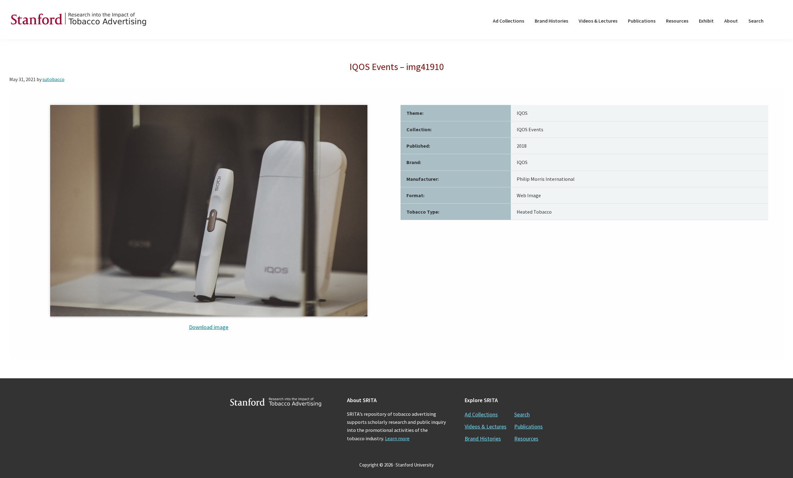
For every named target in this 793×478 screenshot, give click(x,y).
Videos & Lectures (485, 426)
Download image (208, 327)
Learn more (397, 438)
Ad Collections (481, 414)
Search (522, 414)
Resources (526, 438)
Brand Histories (483, 438)
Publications (528, 426)
